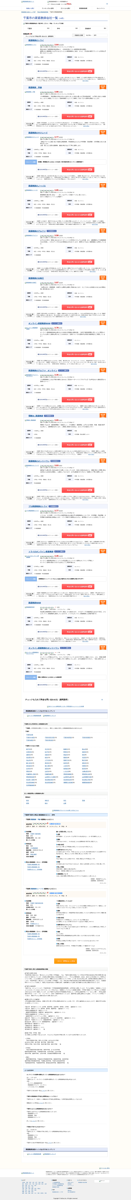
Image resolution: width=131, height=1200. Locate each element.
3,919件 (61, 44)
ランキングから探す (48, 8)
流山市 (28, 760)
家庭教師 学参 (35, 87)
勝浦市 (65, 757)
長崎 (29, 1193)
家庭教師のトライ (36, 40)
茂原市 (84, 752)
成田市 (28, 754)
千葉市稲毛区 (67, 737)
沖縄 (46, 1193)
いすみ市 (66, 771)
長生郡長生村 (67, 779)
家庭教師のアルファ (37, 231)
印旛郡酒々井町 (31, 774)
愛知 (23, 1187)
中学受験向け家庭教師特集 (58, 1183)
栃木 (46, 803)
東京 (27, 800)
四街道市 (29, 766)
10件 (60, 420)
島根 (32, 1190)
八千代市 (47, 760)
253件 (60, 137)
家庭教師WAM (34, 603)
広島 (23, 1190)
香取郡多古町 (86, 774)
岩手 (36, 1182)
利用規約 (70, 1183)
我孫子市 (66, 760)
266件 (60, 190)
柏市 (46, 757)
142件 (60, 556)
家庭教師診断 (83, 8)
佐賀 (26, 1193)
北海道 (23, 1182)
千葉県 (32, 833)
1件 (58, 607)
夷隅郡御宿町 (86, 782)
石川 (29, 1185)
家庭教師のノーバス (37, 186)
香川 (26, 1191)
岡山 (26, 1190)
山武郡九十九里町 (50, 777)
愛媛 (23, 1191)
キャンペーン (101, 8)
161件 (60, 282)
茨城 (83, 800)
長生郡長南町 (49, 782)
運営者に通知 (103, 883)
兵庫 (26, 1188)
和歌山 (38, 1188)
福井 (35, 1185)
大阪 (23, 1188)
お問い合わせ (70, 1182)
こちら (43, 1090)
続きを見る (85, 80)
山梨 (64, 803)
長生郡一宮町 (30, 779)
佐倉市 (47, 754)
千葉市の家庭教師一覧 (33, 867)
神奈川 (47, 800)
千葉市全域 (29, 734)
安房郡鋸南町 (30, 785)
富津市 (65, 763)
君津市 (47, 763)
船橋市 (65, 749)
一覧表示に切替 (78, 35)
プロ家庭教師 (34, 848)
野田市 (65, 752)
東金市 (65, 754)
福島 (42, 1182)
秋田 (30, 1182)
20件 (60, 375)
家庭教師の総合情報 (82, 1182)
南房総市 (66, 768)
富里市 (47, 768)
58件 (60, 465)
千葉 (33, 1183)
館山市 (84, 749)
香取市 (28, 771)
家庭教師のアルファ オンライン (42, 370)
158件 (60, 235)
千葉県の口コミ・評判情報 (34, 869)
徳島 (29, 1191)
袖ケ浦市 (47, 766)
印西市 (84, 766)
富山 (32, 1185)
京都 (29, 1188)
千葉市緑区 (29, 740)
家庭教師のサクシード (38, 133)
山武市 (47, 771)
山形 (33, 1182)
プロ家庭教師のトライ (38, 506)
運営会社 (70, 1190)
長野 (26, 1185)
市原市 (84, 757)
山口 (29, 1190)
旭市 (83, 754)
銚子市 (28, 749)
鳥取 (35, 1190)
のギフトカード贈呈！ (48, 71)
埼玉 (64, 800)
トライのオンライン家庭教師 (40, 552)
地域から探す (30, 8)
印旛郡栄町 (48, 774)
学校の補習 (33, 854)
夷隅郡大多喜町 (68, 782)
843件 (60, 510)
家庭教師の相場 (55, 1187)
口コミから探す (65, 8)
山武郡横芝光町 (86, 777)
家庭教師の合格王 (36, 278)
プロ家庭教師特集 (56, 1182)
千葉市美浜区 (49, 740)
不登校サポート (34, 923)
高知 (32, 1191)
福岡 (23, 1193)
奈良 (35, 1188)
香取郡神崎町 (67, 774)
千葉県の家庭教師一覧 (33, 864)
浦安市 (84, 763)
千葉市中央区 (30, 737)
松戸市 (47, 752)
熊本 (32, 1193)
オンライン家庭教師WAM (39, 323)
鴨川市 (84, 760)
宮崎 (38, 1193)
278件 (60, 92)
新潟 (23, 1185)
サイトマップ (70, 1185)
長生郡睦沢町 (49, 779)
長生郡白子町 (86, 779)
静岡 (26, 1187)
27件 (60, 328)
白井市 (28, 768)
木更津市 (29, 752)
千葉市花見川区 (49, 737)
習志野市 (29, 757)
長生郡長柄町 (30, 782)
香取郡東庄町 (30, 777)
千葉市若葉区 (86, 737)
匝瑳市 (84, 768)
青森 (27, 1182)
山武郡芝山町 (67, 777)
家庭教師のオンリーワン (39, 461)
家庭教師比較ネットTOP (57, 1192)
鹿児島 (42, 1193)
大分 (35, 1193)
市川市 (47, 749)
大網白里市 (85, 771)
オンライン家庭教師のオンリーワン (43, 648)
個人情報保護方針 (71, 1192)
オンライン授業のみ (57, 323)
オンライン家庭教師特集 (57, 1185)
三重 (32, 1187)
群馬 (27, 803)
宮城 (39, 1182)
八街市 (65, 766)
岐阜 (29, 1187)
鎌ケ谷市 (29, 763)
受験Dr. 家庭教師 (35, 416)
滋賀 (32, 1188)
